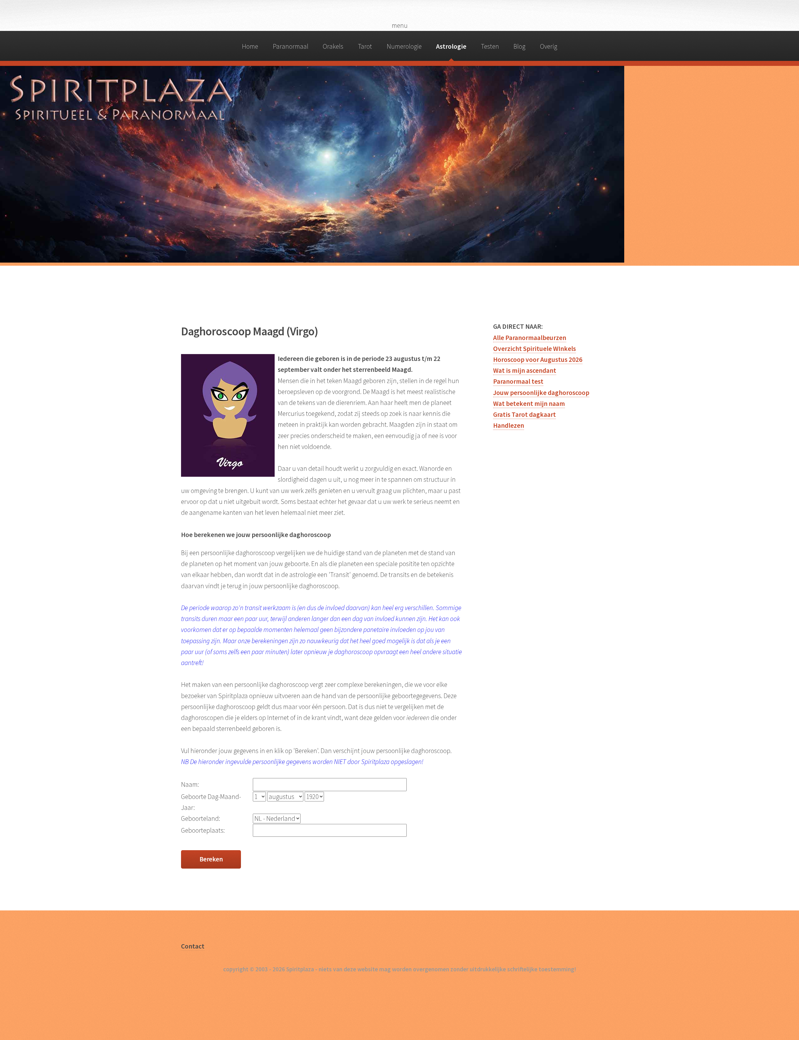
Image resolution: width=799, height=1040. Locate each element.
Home (250, 46)
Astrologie (451, 46)
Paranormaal (290, 46)
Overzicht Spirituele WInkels (534, 348)
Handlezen (508, 425)
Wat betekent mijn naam (529, 403)
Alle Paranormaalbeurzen (529, 337)
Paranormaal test (518, 381)
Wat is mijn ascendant (524, 370)
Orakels (333, 46)
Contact (192, 946)
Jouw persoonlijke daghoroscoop (541, 392)
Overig (548, 46)
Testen (490, 46)
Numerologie (404, 46)
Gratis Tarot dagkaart (524, 414)
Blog (519, 46)
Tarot (365, 46)
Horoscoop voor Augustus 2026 (537, 359)
